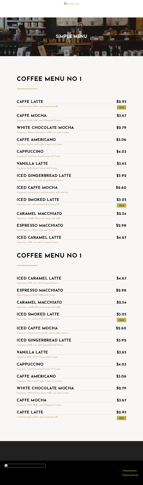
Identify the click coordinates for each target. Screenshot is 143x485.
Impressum (130, 470)
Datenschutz (130, 475)
